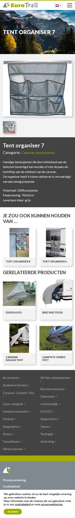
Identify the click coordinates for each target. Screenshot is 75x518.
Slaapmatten (49, 419)
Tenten (8, 434)
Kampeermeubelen (16, 411)
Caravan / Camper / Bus (18, 394)
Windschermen (13, 449)
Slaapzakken (11, 426)
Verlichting (47, 441)
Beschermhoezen (52, 389)
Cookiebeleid (11, 486)
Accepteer (13, 511)
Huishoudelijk (49, 404)
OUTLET (46, 411)
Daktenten (48, 396)
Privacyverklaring (14, 480)
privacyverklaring (51, 504)
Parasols (9, 419)
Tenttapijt (47, 434)
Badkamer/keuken (16, 385)
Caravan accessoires (38, 152)
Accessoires (11, 377)
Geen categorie (13, 404)
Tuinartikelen (12, 441)
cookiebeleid (22, 504)
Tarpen (45, 426)
